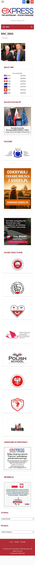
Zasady (16, 542)
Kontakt (22, 542)
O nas (11, 542)
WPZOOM (21, 553)
